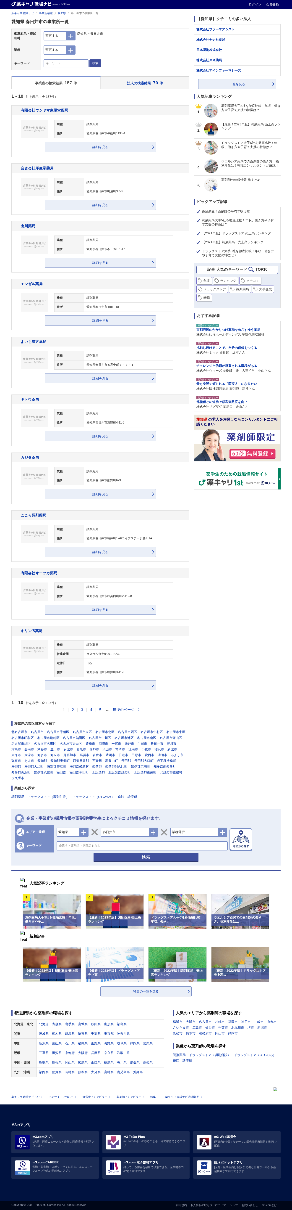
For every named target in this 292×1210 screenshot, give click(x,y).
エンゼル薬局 (32, 284)
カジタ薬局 (30, 457)
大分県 (96, 1072)
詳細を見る (100, 147)
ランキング (228, 281)
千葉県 (96, 1033)
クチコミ (252, 281)
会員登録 (272, 4)
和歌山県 (123, 1053)
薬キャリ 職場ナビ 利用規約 (182, 1097)
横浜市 (177, 1022)
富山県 (57, 1043)
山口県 (96, 1062)
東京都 (109, 1033)
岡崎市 (103, 743)
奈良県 (109, 1053)
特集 (153, 1097)
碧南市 (29, 749)
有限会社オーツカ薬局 (39, 573)
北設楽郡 (98, 772)
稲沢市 (159, 749)
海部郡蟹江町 (56, 766)
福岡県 (44, 1072)
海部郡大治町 (34, 766)
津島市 (16, 749)
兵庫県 (96, 1053)
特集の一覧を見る (146, 991)
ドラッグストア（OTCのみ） (94, 797)
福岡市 (233, 1022)
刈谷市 (42, 749)
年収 (206, 281)
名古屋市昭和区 (22, 738)
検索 (95, 63)
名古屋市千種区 (58, 732)
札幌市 (220, 1022)
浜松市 (177, 1033)
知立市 (55, 755)
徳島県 (109, 1062)
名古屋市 (37, 732)
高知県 (148, 1062)
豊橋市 (90, 743)
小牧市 (146, 749)
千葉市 (223, 1027)
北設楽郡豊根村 (171, 772)
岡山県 (70, 1062)
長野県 (109, 1043)
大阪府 (83, 1053)
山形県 (109, 1024)
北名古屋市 (19, 732)
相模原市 (205, 1033)
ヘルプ (234, 1205)
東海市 (16, 755)
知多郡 (97, 766)
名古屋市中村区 (152, 732)
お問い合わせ (250, 1205)
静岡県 (135, 1043)
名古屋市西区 (127, 732)
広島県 (83, 1062)
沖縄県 (138, 1072)
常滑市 (120, 749)
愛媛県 (135, 1062)
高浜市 (84, 755)
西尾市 (81, 749)
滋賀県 (57, 1053)
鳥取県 (44, 1062)
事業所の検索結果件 (56, 82)
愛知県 (62, 13)
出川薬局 (28, 226)
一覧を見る (237, 84)
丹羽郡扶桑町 (166, 761)
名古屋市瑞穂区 (48, 738)
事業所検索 (46, 13)
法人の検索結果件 (145, 82)
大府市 (29, 755)
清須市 (162, 755)
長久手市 (17, 778)
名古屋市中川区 (100, 738)
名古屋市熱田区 (74, 738)
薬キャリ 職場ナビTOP (25, 1097)
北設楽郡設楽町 (119, 772)
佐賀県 (57, 1072)
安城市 (68, 749)
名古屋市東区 (82, 732)
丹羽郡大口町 (144, 761)
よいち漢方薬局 (33, 341)
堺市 (251, 1027)
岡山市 (220, 1033)
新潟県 (44, 1043)
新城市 (172, 749)
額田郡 (61, 772)
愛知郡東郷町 (60, 761)
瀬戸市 (129, 743)
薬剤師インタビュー (129, 1097)
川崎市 (259, 1022)
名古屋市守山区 (171, 738)
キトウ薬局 (30, 399)
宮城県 (83, 1024)
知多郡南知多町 (165, 766)
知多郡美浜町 (21, 772)
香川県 (122, 1062)
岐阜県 (122, 1043)
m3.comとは (269, 1205)
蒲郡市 (94, 749)
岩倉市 (97, 755)
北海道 (44, 1024)
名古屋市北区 (105, 732)
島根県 (57, 1062)
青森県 (57, 1024)
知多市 (42, 755)
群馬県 (70, 1033)
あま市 (29, 761)
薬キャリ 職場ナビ (22, 13)
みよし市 (177, 755)
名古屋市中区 (175, 732)
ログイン (255, 4)
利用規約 (181, 1205)
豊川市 (171, 743)
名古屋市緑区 (21, 743)
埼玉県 (83, 1033)
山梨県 (96, 1043)
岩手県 (70, 1024)
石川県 (70, 1043)
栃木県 (57, 1033)
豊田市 (55, 749)
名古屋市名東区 (45, 743)
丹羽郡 (126, 761)
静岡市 (233, 1033)
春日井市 (157, 743)
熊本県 (83, 1072)
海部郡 (16, 766)
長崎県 (70, 1072)
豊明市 (110, 755)
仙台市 (210, 1027)
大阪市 (191, 1022)
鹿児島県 (123, 1072)
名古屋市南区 (146, 738)
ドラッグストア (214, 289)
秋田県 (96, 1024)
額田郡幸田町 (79, 772)
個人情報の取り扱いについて (208, 1205)
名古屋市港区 (124, 738)
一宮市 (116, 743)
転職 (206, 297)
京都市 (272, 1022)
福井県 (83, 1043)
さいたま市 (181, 1027)
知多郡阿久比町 (116, 766)
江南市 (133, 749)
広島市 (197, 1027)
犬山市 (107, 749)
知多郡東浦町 (140, 766)
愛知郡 (42, 761)
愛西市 (149, 755)
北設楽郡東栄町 (145, 772)
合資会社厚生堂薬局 (37, 168)
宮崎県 (109, 1072)
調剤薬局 (17, 797)
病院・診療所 (127, 797)
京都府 (70, 1053)
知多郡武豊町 (43, 772)
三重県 (44, 1053)
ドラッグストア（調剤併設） (48, 797)
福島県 (122, 1024)
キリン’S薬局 (31, 631)
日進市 (123, 755)
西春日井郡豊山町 (105, 761)
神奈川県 (123, 1033)
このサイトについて (61, 1097)
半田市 (142, 743)
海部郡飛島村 (79, 766)
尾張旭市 (69, 755)
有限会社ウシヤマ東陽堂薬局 (44, 110)
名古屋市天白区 (71, 743)
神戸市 (246, 1022)
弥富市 (16, 761)
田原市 (136, 755)
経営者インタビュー (95, 1097)
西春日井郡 (81, 761)
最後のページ (124, 710)
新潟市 (262, 1027)
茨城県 (44, 1033)
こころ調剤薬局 (33, 515)
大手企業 (265, 289)
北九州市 (237, 1027)
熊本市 (191, 1033)
